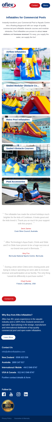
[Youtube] (11, 394)
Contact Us (9, 299)
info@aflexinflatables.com (13, 352)
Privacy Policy (6, 418)
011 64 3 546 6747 (26, 372)
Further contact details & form (16, 377)
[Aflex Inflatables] (9, 5)
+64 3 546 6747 (30, 367)
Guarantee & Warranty (22, 418)
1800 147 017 (18, 362)
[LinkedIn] (26, 394)
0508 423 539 (22, 357)
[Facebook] (4, 394)
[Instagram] (18, 394)
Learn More (8, 337)
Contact (35, 5)
